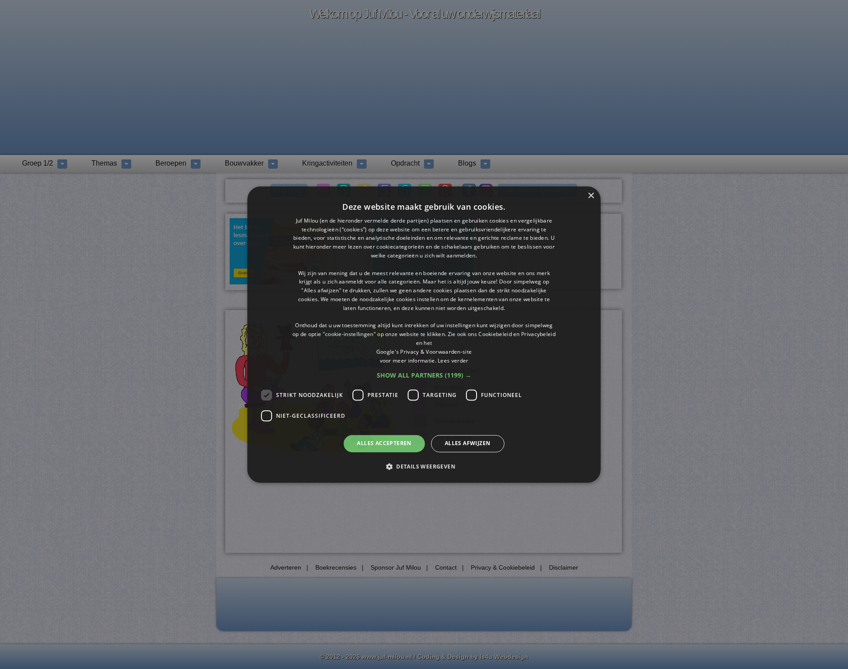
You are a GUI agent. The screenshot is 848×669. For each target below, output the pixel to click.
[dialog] (424, 334)
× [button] (590, 196)
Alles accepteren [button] (384, 443)
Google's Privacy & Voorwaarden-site (424, 351)
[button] (424, 376)
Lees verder (453, 360)
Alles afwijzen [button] (468, 443)
